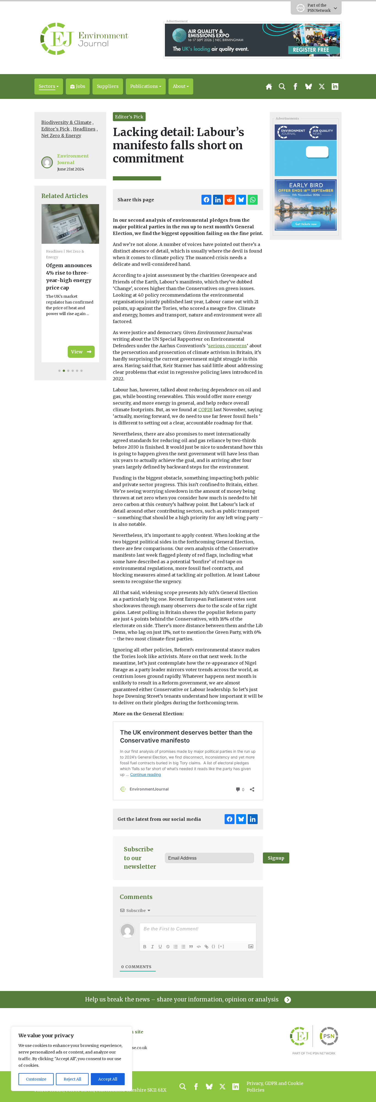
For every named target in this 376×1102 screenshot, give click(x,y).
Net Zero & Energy (61, 135)
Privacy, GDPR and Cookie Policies (275, 1087)
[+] (221, 946)
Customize (36, 1079)
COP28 (205, 409)
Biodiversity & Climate (66, 122)
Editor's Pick (55, 129)
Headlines (84, 129)
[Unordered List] (183, 946)
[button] (48, 86)
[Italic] (152, 946)
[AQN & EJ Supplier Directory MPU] (305, 150)
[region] (71, 1059)
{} (214, 946)
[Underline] (160, 946)
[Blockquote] (191, 946)
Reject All (72, 1079)
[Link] (206, 946)
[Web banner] (252, 39)
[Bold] (145, 946)
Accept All (107, 1079)
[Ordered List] (175, 946)
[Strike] (168, 946)
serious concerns (227, 345)
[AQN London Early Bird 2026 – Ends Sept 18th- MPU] (305, 204)
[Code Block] (199, 946)
